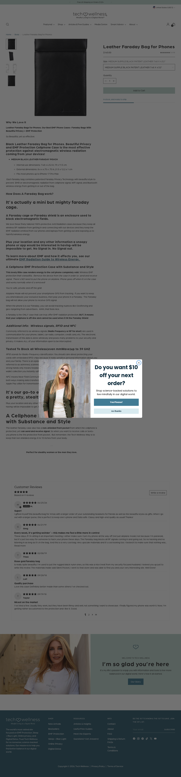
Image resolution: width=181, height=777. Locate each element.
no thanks (116, 411)
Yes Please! (116, 402)
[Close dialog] (138, 362)
